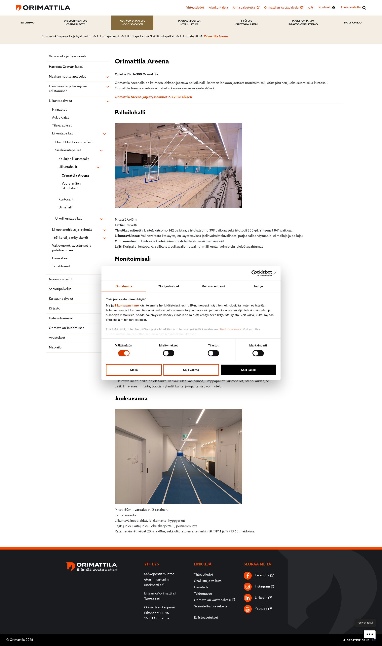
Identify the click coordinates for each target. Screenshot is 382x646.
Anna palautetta (244, 7)
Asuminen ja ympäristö (75, 22)
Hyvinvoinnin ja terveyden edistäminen (68, 89)
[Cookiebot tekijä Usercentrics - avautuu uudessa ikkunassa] (258, 273)
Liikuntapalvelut (60, 101)
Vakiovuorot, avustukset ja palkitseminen (71, 248)
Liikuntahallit (67, 167)
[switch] (168, 353)
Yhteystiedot (195, 7)
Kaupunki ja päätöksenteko (303, 22)
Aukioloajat (60, 117)
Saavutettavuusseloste (210, 606)
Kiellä (134, 370)
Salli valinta (191, 370)
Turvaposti (152, 599)
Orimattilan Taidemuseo (67, 328)
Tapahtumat (61, 266)
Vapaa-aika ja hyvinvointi (132, 22)
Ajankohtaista (218, 7)
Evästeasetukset (206, 617)
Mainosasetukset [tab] (213, 286)
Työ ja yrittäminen (246, 22)
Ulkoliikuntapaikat (68, 218)
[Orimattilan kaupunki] (42, 8)
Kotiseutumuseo (61, 318)
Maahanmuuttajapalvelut (67, 76)
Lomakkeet (60, 258)
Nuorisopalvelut (60, 279)
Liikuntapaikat (62, 133)
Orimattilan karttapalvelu (281, 7)
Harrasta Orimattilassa (66, 67)
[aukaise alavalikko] (107, 77)
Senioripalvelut (60, 289)
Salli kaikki (248, 370)
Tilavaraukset (62, 125)
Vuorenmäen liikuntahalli (71, 186)
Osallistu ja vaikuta (208, 581)
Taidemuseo (203, 593)
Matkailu (353, 22)
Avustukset (57, 338)
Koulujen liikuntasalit (73, 159)
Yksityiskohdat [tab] (168, 286)
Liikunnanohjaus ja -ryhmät (72, 230)
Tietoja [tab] (258, 286)
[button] (369, 635)
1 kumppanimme (127, 305)
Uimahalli (65, 207)
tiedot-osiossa (230, 329)
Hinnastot (59, 109)
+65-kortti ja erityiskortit (70, 237)
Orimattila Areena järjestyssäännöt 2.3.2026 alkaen (153, 97)
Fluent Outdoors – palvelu (74, 142)
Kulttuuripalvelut (61, 299)
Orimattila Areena (75, 175)
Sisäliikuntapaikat (68, 150)
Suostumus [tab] (124, 286)
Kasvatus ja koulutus (189, 22)
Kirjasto (54, 308)
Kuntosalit (65, 199)
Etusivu (27, 22)
